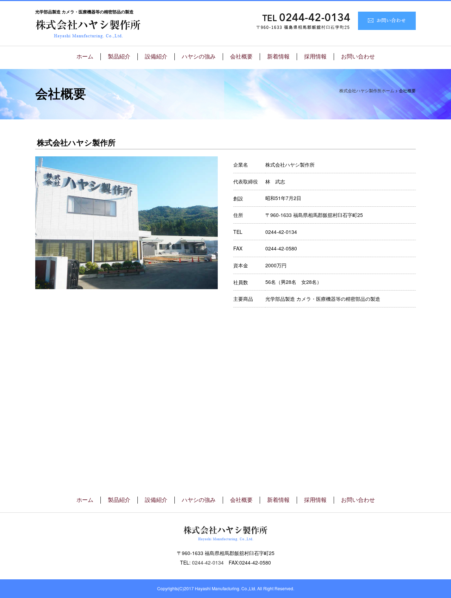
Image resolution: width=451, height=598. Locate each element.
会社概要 (241, 57)
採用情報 (315, 57)
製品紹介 (119, 57)
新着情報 (278, 57)
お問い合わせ (358, 57)
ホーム (84, 57)
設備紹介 (156, 57)
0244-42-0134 (208, 562)
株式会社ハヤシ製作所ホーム (366, 90)
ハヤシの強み (199, 57)
